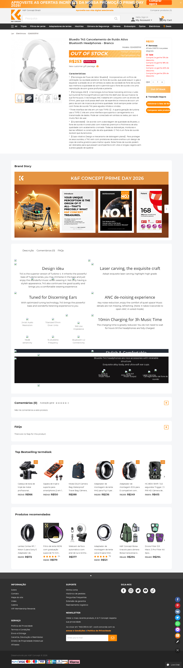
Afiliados (15, 645)
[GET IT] (97, 66)
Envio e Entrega (18, 633)
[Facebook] (123, 590)
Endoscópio (129, 26)
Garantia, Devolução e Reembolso (27, 637)
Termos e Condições (20, 630)
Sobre (14, 590)
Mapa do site (17, 597)
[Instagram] (130, 590)
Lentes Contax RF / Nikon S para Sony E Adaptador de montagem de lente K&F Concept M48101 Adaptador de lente (27, 550)
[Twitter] (138, 590)
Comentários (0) (46, 250)
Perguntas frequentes (76, 597)
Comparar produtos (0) (161, 10)
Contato (15, 594)
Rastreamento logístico (77, 605)
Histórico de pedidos (75, 594)
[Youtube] (145, 590)
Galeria (14, 605)
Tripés (24, 26)
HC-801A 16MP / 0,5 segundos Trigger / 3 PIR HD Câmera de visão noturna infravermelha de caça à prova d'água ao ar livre (154, 487)
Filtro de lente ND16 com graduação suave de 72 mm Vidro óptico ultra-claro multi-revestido (53, 550)
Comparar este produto (158, 110)
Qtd (148, 82)
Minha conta (72, 590)
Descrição (28, 250)
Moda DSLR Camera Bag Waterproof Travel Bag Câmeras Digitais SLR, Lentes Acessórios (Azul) (78, 487)
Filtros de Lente (37, 26)
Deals (168, 26)
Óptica (142, 26)
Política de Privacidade (22, 626)
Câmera (116, 26)
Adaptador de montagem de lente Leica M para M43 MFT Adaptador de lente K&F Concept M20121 (103, 550)
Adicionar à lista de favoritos (158, 104)
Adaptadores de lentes (60, 26)
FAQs (61, 250)
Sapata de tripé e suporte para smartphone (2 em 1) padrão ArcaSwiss (53, 487)
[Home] (16, 16)
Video (13, 601)
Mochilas (79, 26)
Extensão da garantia (76, 601)
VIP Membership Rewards (23, 609)
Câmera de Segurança (98, 26)
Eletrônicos (154, 26)
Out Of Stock (158, 89)
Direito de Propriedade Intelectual (27, 641)
